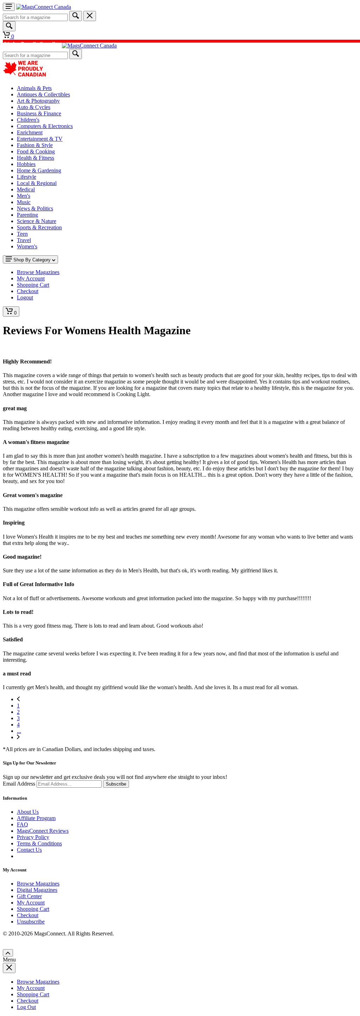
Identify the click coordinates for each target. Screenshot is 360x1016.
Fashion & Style (35, 145)
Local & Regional (37, 183)
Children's (28, 120)
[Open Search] (9, 26)
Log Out (26, 1007)
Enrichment (30, 132)
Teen (22, 234)
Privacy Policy (33, 837)
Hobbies (26, 164)
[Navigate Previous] (18, 699)
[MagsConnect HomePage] (43, 7)
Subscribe (116, 784)
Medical (26, 189)
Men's (23, 196)
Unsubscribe (31, 922)
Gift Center (29, 896)
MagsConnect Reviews (43, 831)
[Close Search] (89, 16)
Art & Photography (38, 101)
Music (24, 202)
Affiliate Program (36, 818)
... (19, 731)
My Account (31, 903)
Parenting (27, 215)
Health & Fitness (35, 158)
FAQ (22, 824)
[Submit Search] (75, 16)
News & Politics (35, 208)
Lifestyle (26, 177)
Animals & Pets (34, 88)
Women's (27, 246)
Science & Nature (36, 221)
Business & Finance (39, 113)
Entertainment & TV (40, 139)
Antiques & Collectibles (43, 94)
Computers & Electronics (45, 126)
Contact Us (29, 850)
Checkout (27, 915)
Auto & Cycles (33, 107)
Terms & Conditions (39, 843)
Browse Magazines (38, 884)
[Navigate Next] (18, 737)
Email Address (19, 784)
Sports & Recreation (39, 227)
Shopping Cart (33, 909)
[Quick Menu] (9, 7)
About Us (28, 812)
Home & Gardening (39, 170)
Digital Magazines (37, 890)
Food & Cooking (36, 151)
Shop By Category (32, 259)
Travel (24, 240)
